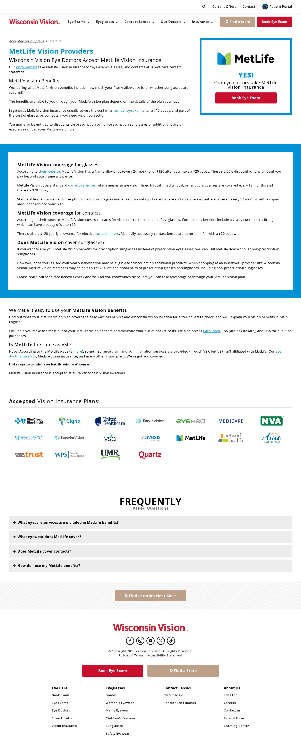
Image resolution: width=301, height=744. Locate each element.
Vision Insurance (65, 726)
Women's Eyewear (120, 703)
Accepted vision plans (26, 41)
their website (49, 171)
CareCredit (212, 331)
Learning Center (236, 726)
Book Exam (60, 695)
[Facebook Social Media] (130, 641)
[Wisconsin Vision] (34, 21)
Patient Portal (280, 6)
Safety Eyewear (117, 733)
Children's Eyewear (120, 718)
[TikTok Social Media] (171, 641)
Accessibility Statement (164, 655)
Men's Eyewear (117, 710)
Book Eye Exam (274, 21)
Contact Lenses (137, 21)
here (78, 351)
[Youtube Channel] (150, 640)
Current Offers (224, 6)
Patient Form (234, 718)
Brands (111, 695)
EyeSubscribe (173, 695)
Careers (230, 703)
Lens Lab (231, 695)
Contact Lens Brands (179, 703)
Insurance (200, 21)
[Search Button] (204, 6)
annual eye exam (127, 110)
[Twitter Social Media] (161, 640)
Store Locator (62, 718)
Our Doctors (171, 21)
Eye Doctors (61, 710)
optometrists (26, 67)
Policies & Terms (131, 655)
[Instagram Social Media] (140, 641)
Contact (248, 6)
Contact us (232, 710)
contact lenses (107, 233)
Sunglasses (114, 726)
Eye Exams (60, 703)
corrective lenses (82, 185)
